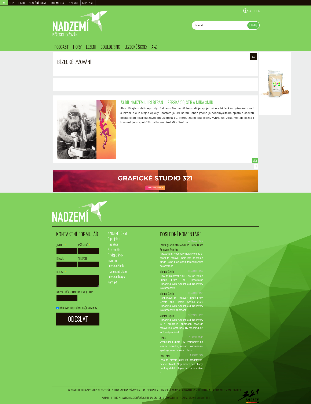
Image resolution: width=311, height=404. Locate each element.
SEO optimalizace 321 (199, 397)
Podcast (61, 47)
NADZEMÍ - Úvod (117, 233)
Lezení (91, 47)
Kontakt (88, 2)
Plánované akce (117, 271)
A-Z (154, 47)
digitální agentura (142, 397)
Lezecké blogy (116, 276)
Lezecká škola (116, 265)
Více (255, 160)
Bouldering (110, 47)
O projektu (17, 2)
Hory (77, 47)
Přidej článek (115, 255)
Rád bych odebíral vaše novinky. (78, 308)
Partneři (106, 397)
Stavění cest (37, 2)
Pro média (57, 2)
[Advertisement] (275, 179)
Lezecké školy (135, 47)
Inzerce (73, 2)
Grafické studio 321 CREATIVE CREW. (170, 397)
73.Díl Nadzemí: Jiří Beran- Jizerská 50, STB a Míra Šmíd (166, 102)
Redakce (113, 244)
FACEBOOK (254, 10)
